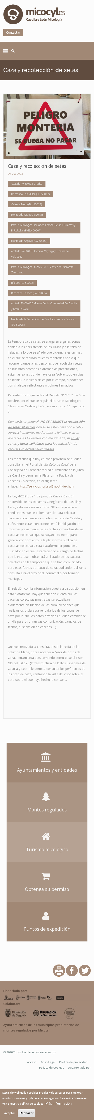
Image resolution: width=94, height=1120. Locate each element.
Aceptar (9, 1113)
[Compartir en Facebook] (72, 970)
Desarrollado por (79, 1067)
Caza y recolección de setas (37, 166)
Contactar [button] (13, 32)
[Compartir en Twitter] (85, 970)
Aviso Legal (47, 1062)
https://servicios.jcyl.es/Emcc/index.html (46, 486)
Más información (58, 1103)
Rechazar (26, 1113)
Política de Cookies (51, 1067)
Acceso (32, 1062)
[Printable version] (59, 970)
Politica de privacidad (73, 1062)
